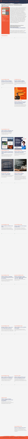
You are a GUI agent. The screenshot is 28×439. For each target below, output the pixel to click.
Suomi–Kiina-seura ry (5, 1)
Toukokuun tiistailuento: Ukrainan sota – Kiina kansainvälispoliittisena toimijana (20, 377)
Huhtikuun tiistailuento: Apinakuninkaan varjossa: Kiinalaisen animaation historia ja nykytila (7, 152)
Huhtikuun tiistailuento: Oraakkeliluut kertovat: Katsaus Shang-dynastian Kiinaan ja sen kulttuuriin (7, 277)
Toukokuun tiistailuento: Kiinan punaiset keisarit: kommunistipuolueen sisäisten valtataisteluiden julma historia (20, 102)
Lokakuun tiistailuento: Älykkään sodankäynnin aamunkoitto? (19, 174)
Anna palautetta (16, 437)
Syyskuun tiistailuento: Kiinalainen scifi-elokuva (7, 226)
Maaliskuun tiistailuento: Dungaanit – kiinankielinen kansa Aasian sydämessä (6, 81)
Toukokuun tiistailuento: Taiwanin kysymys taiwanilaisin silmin (20, 226)
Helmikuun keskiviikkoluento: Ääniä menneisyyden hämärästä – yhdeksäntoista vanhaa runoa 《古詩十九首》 (20, 277)
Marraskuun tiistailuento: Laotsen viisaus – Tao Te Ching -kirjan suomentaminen (7, 328)
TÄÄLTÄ (25, 32)
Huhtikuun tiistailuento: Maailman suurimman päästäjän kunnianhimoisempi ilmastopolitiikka (7, 399)
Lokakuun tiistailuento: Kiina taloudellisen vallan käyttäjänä (20, 328)
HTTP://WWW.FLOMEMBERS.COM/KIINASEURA (17, 27)
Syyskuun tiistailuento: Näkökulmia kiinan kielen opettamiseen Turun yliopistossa (7, 377)
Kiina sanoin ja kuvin (11, 1)
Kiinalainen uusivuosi (21, 437)
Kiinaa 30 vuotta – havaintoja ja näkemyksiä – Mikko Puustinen (5, 174)
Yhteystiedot (11, 437)
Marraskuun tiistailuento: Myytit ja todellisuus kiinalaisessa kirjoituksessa (19, 81)
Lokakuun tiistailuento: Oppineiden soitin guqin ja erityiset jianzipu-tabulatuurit (7, 131)
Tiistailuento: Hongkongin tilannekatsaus (20, 427)
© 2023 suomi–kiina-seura (6, 437)
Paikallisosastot (17, 1)
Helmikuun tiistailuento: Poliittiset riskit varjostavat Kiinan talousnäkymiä (20, 152)
